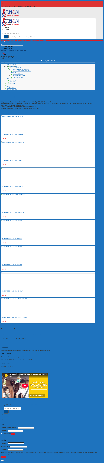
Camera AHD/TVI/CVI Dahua (37, 40)
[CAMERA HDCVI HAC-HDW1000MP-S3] (12, 142)
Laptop (9, 85)
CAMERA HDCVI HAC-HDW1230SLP (12, 291)
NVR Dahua (13, 81)
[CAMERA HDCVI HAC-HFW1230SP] (11, 246)
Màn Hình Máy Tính (12, 89)
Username (4, 443)
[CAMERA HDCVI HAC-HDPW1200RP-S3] (13, 194)
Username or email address (9, 427)
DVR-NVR (9, 78)
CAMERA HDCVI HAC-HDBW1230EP (12, 186)
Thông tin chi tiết (10, 97)
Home (2, 40)
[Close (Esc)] (1, 460)
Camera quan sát (10, 40)
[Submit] (6, 36)
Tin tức (7, 27)
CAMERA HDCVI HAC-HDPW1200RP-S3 (13, 213)
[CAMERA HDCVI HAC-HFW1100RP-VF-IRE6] (14, 298)
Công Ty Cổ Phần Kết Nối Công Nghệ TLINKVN (24, 405)
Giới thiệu (6, 2)
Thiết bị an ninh (11, 83)
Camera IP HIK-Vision (19, 75)
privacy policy (4, 454)
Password (4, 430)
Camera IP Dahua (18, 74)
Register (3, 457)
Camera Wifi (13, 66)
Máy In (8, 86)
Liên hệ (6, 3)
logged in (13, 338)
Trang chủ (8, 19)
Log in (13, 433)
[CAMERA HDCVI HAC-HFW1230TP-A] (12, 116)
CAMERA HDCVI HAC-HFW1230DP (12, 239)
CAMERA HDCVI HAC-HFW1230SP (12, 265)
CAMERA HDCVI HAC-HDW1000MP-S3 (13, 160)
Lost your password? (7, 437)
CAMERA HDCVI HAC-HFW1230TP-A (12, 134)
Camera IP (13, 72)
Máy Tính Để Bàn (11, 88)
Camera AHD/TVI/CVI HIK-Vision (22, 71)
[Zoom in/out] (3, 460)
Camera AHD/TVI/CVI (22, 40)
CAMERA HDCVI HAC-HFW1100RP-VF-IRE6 (14, 317)
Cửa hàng (8, 24)
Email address (5, 446)
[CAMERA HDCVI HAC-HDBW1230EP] (48, 168)
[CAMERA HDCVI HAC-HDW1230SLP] (48, 273)
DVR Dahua (13, 80)
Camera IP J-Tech (18, 77)
